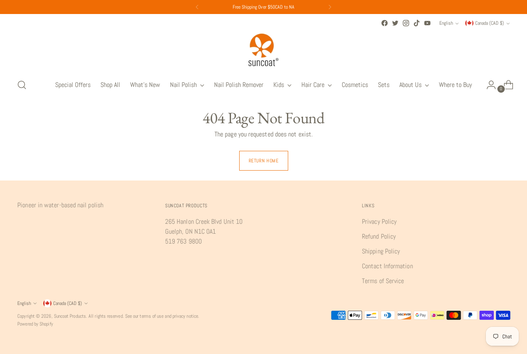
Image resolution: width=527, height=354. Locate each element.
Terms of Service (383, 281)
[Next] (330, 7)
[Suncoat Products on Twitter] (395, 23)
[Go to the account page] (488, 85)
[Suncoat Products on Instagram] (406, 23)
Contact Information (387, 266)
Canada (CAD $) (489, 23)
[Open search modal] (22, 85)
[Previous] (197, 7)
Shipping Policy (381, 251)
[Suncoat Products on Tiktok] (416, 23)
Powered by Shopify (35, 324)
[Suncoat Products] (263, 50)
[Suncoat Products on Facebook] (384, 23)
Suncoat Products (70, 316)
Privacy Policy (379, 221)
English (446, 23)
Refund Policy (379, 236)
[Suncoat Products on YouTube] (427, 23)
